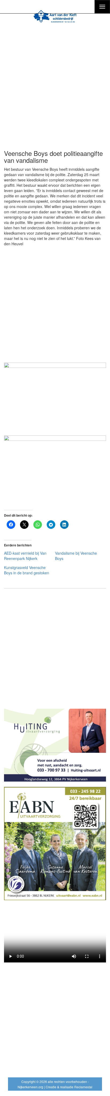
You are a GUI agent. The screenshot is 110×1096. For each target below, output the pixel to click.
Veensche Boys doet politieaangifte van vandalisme (53, 156)
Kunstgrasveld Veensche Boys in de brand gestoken (26, 570)
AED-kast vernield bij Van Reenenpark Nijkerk (25, 555)
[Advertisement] (55, 84)
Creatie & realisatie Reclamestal (69, 1087)
